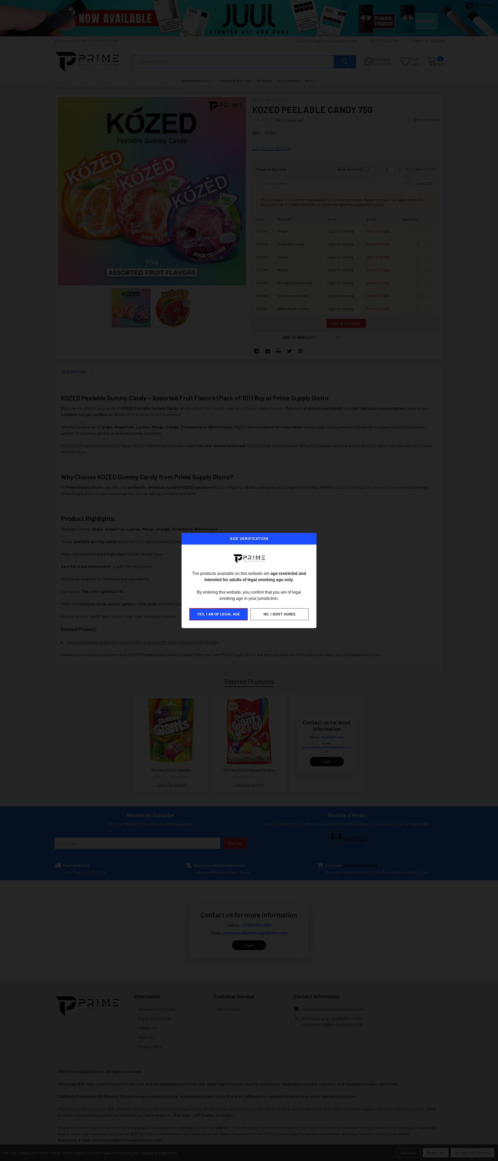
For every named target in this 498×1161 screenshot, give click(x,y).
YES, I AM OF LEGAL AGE (218, 614)
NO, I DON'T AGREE (280, 614)
